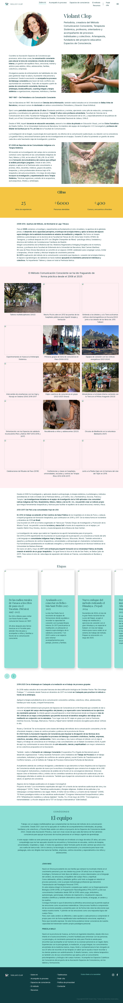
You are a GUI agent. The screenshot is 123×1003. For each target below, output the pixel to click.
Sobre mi (42, 2)
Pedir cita (108, 4)
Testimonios (62, 975)
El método (96, 3)
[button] (7, 676)
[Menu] (117, 4)
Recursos (96, 5)
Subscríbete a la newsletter (91, 974)
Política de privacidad (66, 982)
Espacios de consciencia (79, 3)
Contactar (61, 986)
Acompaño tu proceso (58, 3)
